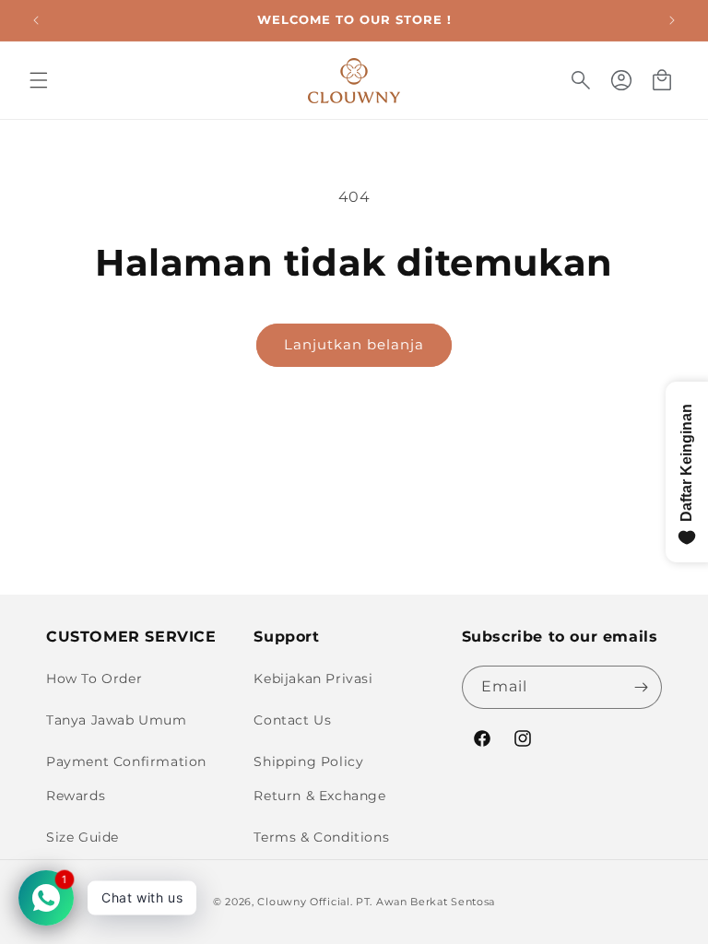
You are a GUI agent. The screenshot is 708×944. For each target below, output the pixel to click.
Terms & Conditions (321, 837)
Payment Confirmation (126, 761)
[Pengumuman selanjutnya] (672, 20)
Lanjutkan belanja (354, 344)
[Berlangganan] (640, 687)
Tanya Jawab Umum (116, 720)
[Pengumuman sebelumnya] (36, 20)
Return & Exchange (319, 795)
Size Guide (82, 837)
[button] (38, 80)
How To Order (94, 678)
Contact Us (292, 720)
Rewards (75, 795)
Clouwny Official (303, 901)
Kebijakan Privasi (313, 678)
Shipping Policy (308, 761)
